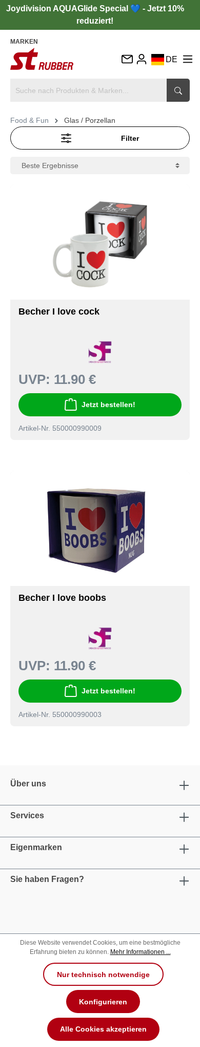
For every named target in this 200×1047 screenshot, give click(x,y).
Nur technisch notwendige (103, 974)
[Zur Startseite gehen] (41, 59)
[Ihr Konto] (141, 58)
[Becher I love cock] (100, 246)
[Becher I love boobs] (100, 532)
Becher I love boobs (62, 598)
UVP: (34, 379)
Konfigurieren (103, 1002)
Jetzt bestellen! (108, 404)
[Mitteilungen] (126, 60)
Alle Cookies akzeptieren (103, 1029)
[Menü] (188, 58)
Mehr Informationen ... (140, 952)
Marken (24, 41)
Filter (130, 138)
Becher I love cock (58, 311)
